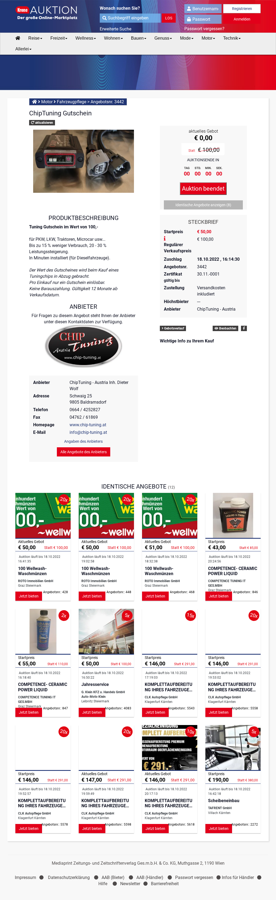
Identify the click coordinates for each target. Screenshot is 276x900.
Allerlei (22, 49)
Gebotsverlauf (173, 328)
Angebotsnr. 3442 (107, 101)
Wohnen (112, 38)
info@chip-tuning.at (88, 432)
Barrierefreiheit (165, 883)
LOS (168, 18)
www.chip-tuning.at (88, 424)
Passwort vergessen (194, 877)
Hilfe (102, 883)
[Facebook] (244, 328)
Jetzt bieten (29, 596)
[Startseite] (17, 38)
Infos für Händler (238, 877)
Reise (34, 38)
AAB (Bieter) (113, 877)
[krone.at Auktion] (43, 13)
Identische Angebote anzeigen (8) (203, 205)
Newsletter (130, 883)
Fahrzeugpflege (71, 101)
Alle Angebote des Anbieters (83, 452)
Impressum (25, 877)
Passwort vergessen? (204, 28)
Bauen (137, 38)
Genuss (161, 38)
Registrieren (242, 8)
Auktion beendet (203, 188)
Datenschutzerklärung (69, 877)
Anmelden (242, 19)
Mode (185, 38)
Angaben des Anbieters (83, 441)
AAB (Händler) (149, 877)
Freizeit (57, 38)
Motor (207, 38)
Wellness (84, 38)
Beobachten (227, 328)
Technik (230, 38)
